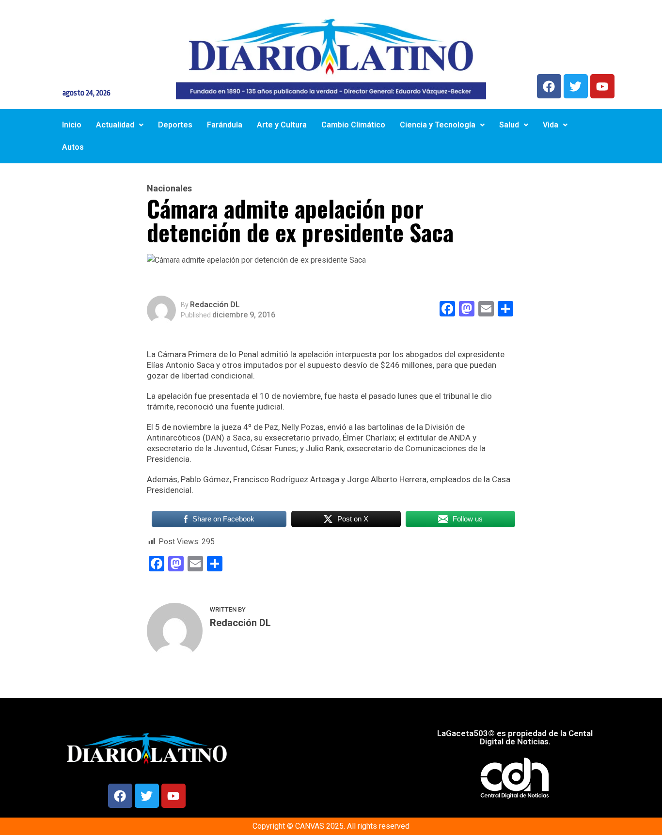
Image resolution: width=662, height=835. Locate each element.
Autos (73, 147)
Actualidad (115, 124)
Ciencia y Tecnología (437, 124)
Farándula (224, 124)
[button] (120, 125)
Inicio (71, 124)
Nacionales (169, 188)
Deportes (175, 124)
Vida (550, 124)
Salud (509, 124)
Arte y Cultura (282, 124)
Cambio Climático (353, 124)
